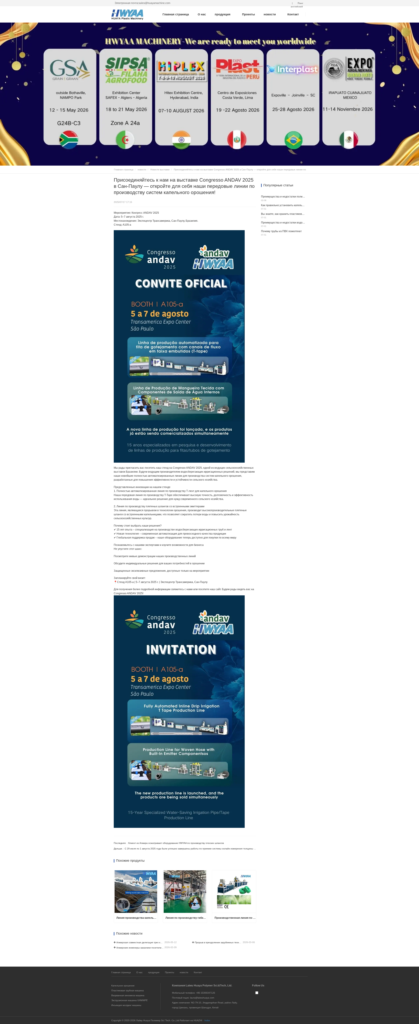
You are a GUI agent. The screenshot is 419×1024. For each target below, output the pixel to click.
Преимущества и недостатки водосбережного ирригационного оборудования (283, 222)
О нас (202, 14)
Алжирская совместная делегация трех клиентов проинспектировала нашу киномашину (140, 942)
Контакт (198, 972)
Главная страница (176, 14)
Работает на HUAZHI (191, 1020)
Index (207, 1020)
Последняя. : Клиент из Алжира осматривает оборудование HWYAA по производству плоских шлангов (169, 843)
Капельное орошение (123, 985)
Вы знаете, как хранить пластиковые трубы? (283, 214)
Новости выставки (160, 169)
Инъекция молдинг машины (126, 1005)
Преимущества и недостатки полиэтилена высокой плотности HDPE (283, 196)
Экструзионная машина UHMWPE (129, 1000)
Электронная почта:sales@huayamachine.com (142, 3)
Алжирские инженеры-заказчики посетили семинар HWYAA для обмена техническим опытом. (140, 947)
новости (142, 169)
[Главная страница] (127, 14)
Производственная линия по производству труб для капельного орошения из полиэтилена (235, 917)
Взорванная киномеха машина (127, 995)
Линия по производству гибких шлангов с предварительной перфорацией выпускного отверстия (186, 917)
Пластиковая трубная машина (127, 990)
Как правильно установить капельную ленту (283, 205)
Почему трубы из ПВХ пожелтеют (281, 231)
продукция (153, 972)
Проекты (248, 14)
